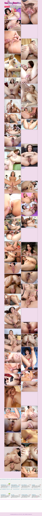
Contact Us (30, 514)
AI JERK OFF (12, 6)
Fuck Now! (18, 6)
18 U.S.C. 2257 (22, 514)
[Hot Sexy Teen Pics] (12, 3)
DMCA (26, 514)
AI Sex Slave (7, 6)
